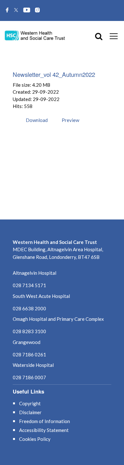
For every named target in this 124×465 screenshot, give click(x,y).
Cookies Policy (35, 439)
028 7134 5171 (29, 285)
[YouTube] (26, 10)
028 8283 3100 (29, 331)
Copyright (30, 403)
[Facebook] (7, 10)
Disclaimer (30, 412)
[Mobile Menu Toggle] (114, 36)
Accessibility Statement (44, 430)
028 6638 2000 (29, 308)
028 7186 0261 (29, 354)
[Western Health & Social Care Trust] (35, 35)
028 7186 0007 (29, 377)
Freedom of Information (44, 421)
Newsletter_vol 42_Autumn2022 (54, 74)
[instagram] (37, 10)
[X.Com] (16, 10)
